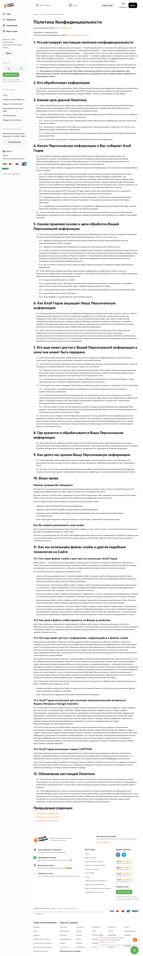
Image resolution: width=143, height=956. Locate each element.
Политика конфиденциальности (14, 159)
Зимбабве (80, 947)
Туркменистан (130, 931)
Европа (37, 927)
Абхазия (63, 927)
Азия (36, 931)
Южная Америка (41, 951)
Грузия (79, 935)
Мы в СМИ (89, 873)
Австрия (63, 935)
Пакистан (112, 927)
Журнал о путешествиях (12, 104)
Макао (94, 947)
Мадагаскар (97, 943)
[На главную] (9, 5)
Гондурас (80, 927)
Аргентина (64, 947)
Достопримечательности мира (13, 109)
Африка (37, 935)
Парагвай (112, 935)
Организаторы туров (93, 861)
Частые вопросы (9, 115)
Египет (78, 939)
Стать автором (101, 842)
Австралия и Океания (43, 943)
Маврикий (96, 939)
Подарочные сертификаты (13, 99)
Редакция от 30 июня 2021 (47, 821)
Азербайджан (65, 939)
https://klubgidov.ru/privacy (77, 35)
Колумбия (96, 927)
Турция (127, 935)
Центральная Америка (43, 947)
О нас (5, 95)
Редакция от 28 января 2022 (48, 817)
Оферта (5, 155)
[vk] (8, 68)
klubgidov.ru (40, 914)
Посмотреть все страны (70, 951)
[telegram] (20, 68)
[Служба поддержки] (134, 950)
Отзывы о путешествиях (95, 865)
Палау (110, 931)
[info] (71, 860)
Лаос (94, 931)
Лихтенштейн (97, 935)
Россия (111, 947)
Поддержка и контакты (12, 120)
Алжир (62, 943)
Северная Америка (42, 939)
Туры (8, 14)
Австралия (64, 931)
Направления (12, 25)
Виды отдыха (11, 31)
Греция (79, 931)
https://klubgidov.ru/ (63, 28)
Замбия (79, 943)
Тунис (126, 927)
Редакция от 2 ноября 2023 (47, 813)
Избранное (11, 20)
